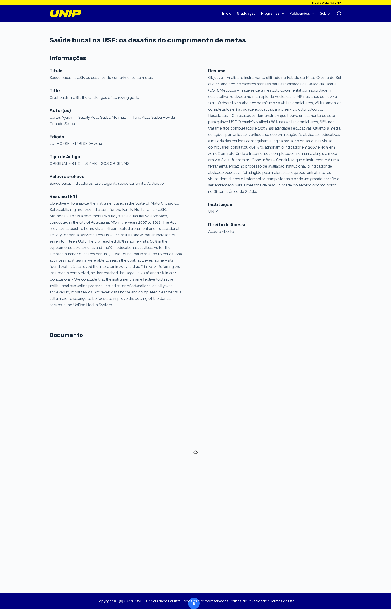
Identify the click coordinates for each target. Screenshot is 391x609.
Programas (270, 13)
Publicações (299, 13)
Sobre (325, 13)
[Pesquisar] (339, 13)
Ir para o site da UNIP (326, 2)
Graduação (246, 13)
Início (226, 13)
